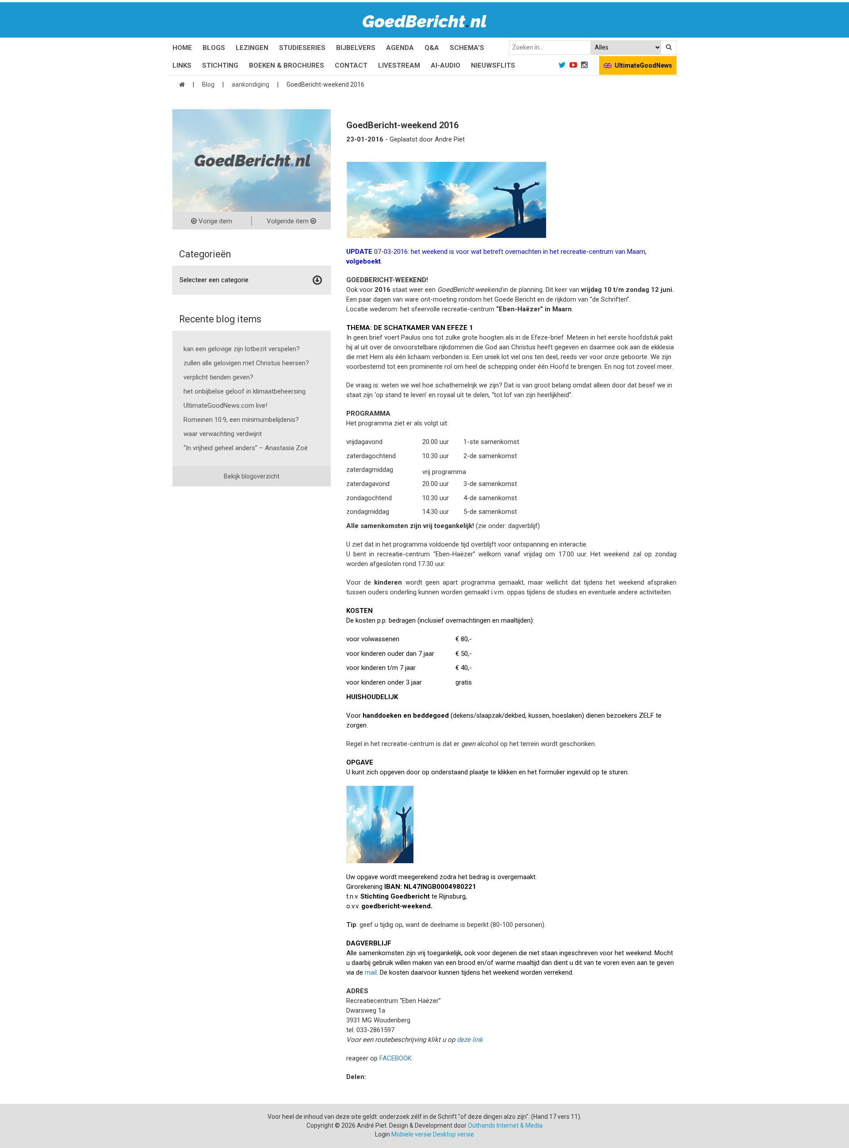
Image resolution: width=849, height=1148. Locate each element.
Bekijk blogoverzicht (251, 476)
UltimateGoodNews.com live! (225, 405)
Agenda (400, 48)
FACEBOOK (395, 1058)
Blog (208, 84)
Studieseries (302, 48)
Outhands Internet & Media (505, 1125)
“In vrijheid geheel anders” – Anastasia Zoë (246, 448)
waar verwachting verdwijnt (223, 434)
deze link (470, 1040)
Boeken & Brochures (286, 65)
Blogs (214, 48)
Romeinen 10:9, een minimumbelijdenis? (241, 420)
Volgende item (288, 221)
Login (382, 1134)
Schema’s (467, 48)
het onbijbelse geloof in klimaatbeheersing (245, 391)
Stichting (220, 65)
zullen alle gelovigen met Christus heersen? (246, 363)
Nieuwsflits (493, 65)
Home (182, 48)
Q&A (431, 48)
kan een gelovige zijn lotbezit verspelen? (242, 349)
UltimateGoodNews (643, 65)
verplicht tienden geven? (218, 377)
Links (181, 65)
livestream (399, 65)
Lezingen (252, 48)
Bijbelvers (355, 48)
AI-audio (445, 65)
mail (371, 972)
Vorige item (214, 221)
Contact (351, 65)
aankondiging (250, 84)
